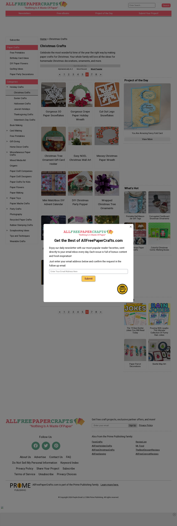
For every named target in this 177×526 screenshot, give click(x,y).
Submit (88, 278)
